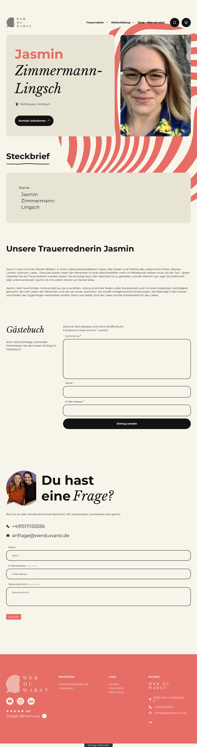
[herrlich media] (151, 722)
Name (69, 383)
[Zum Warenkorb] (186, 22)
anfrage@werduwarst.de (170, 712)
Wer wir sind (155, 22)
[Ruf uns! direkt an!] (184, 384)
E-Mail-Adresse (74, 401)
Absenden (14, 617)
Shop (141, 22)
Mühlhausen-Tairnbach (35, 104)
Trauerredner (95, 22)
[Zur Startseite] (19, 22)
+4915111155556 (163, 707)
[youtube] (9, 701)
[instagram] (20, 701)
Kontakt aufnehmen (32, 120)
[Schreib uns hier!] (184, 373)
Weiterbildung (120, 22)
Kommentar (73, 336)
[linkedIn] (31, 701)
